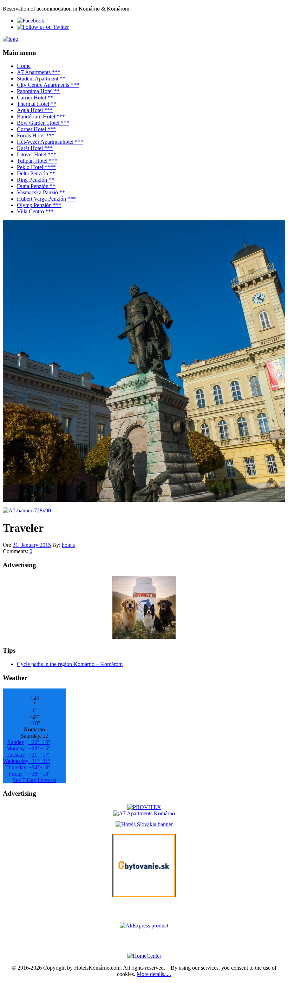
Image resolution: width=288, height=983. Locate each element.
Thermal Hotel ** (36, 104)
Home (24, 66)
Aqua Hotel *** (35, 110)
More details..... (154, 974)
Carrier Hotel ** (35, 98)
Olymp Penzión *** (39, 205)
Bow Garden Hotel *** (43, 123)
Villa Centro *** (35, 211)
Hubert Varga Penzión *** (46, 199)
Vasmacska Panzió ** (41, 192)
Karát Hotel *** (35, 148)
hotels (68, 545)
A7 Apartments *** (38, 72)
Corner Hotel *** (36, 129)
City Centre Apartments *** (48, 85)
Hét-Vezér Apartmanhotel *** (50, 142)
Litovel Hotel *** (36, 154)
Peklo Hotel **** (36, 167)
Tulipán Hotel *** (37, 161)
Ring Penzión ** (35, 180)
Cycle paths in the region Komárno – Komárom (70, 664)
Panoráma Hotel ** (38, 91)
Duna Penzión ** (36, 186)
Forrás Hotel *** (35, 135)
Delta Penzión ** (36, 173)
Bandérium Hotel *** (41, 116)
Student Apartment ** (41, 79)
